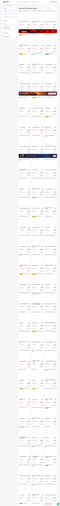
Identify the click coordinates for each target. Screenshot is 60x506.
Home (4, 5)
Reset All (16, 8)
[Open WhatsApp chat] (58, 504)
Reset (16, 23)
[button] (56, 2)
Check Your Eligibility (52, 93)
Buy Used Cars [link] (9, 5)
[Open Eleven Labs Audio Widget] (51, 2)
